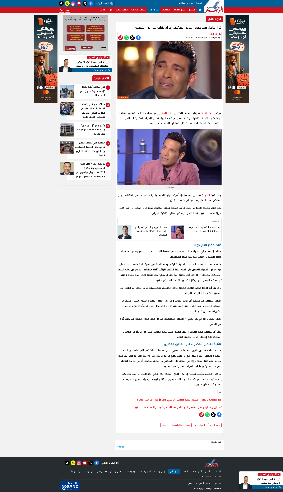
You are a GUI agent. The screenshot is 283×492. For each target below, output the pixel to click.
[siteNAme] (214, 6)
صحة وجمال (102, 471)
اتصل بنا (188, 483)
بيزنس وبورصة (138, 10)
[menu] (67, 10)
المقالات (217, 477)
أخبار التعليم (179, 10)
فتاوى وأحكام (116, 471)
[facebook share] (138, 37)
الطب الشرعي (200, 425)
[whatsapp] (120, 37)
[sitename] (211, 462)
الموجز (206, 195)
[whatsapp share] (126, 37)
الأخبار (192, 10)
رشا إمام (214, 34)
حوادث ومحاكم (75, 471)
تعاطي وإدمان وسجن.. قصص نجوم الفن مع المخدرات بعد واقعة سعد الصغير (178, 407)
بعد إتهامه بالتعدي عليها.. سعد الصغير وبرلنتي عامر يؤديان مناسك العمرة (179, 399)
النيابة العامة (208, 113)
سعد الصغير (166, 113)
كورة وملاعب (105, 10)
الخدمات (166, 10)
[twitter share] (132, 37)
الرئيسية (217, 471)
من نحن (217, 483)
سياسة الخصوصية (203, 483)
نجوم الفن (154, 10)
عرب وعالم (89, 471)
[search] (61, 10)
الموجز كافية (121, 10)
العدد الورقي (101, 3)
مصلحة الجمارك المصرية (181, 425)
